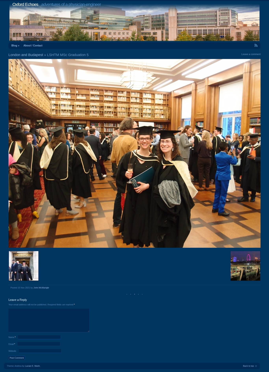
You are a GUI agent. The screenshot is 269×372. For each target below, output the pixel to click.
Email (11, 344)
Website (12, 351)
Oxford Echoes (25, 4)
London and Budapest (25, 55)
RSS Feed (247, 45)
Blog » (15, 45)
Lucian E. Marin (32, 366)
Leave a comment (251, 54)
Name (12, 337)
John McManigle (41, 287)
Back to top (248, 366)
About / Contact (32, 45)
